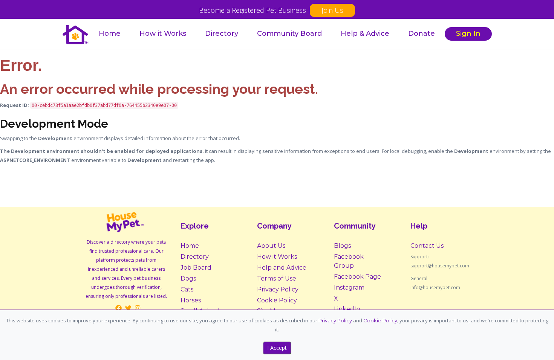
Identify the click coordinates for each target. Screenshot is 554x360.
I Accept (277, 347)
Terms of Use (276, 278)
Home (110, 33)
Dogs (188, 278)
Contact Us (427, 245)
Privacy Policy (277, 289)
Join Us (332, 10)
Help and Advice (281, 267)
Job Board (196, 267)
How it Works (162, 33)
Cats (187, 289)
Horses (191, 300)
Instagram (349, 287)
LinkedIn (347, 309)
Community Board (289, 33)
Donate (421, 33)
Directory (221, 33)
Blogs (342, 245)
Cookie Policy (277, 300)
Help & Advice (365, 33)
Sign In (468, 33)
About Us (271, 245)
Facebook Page (357, 276)
